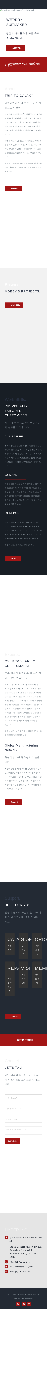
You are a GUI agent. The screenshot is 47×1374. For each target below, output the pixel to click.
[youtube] (24, 1304)
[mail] (29, 1304)
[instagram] (18, 1304)
